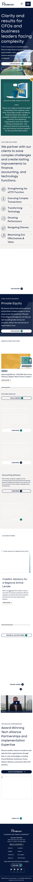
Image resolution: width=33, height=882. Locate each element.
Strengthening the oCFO (7, 371)
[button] (3, 350)
